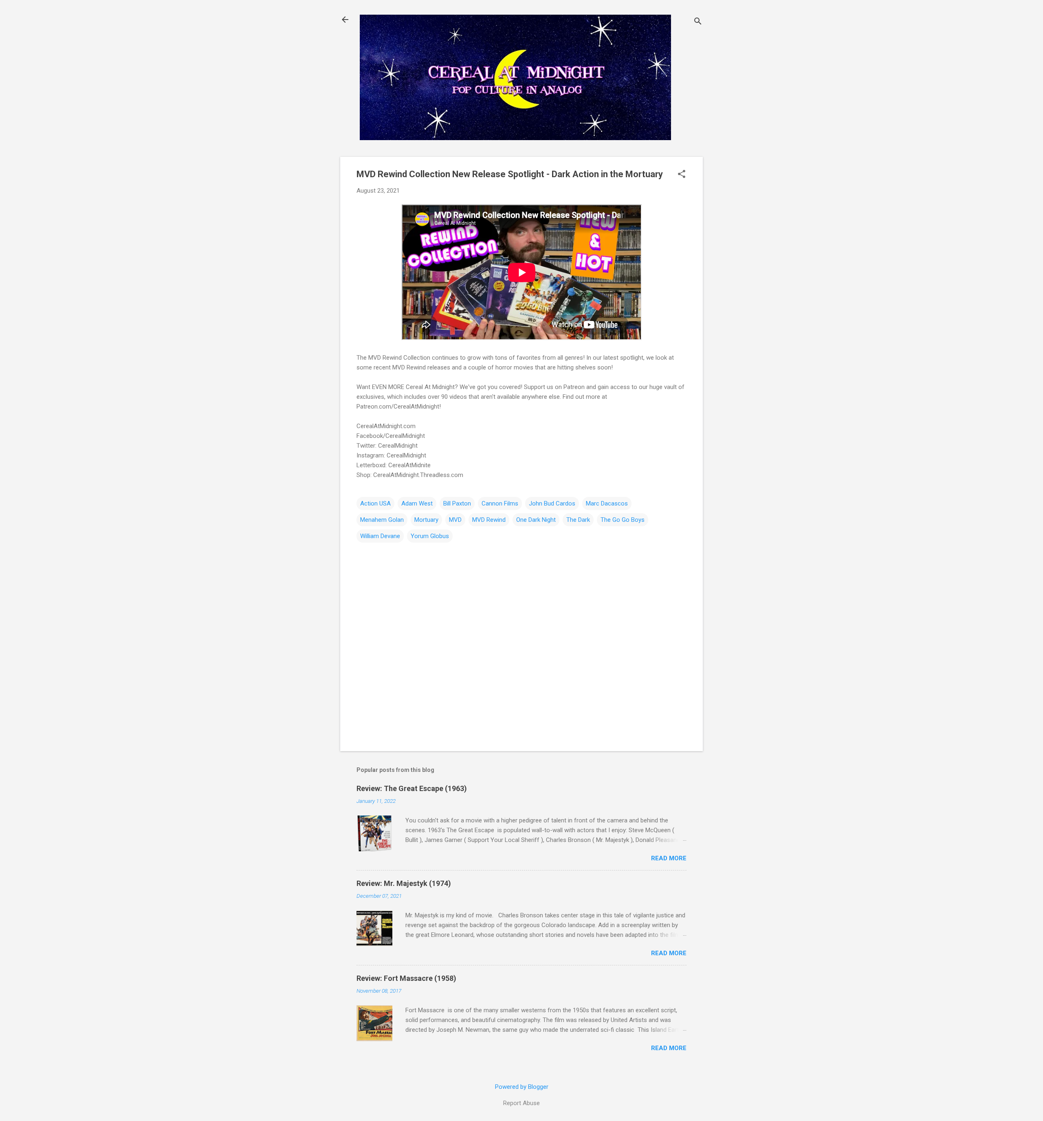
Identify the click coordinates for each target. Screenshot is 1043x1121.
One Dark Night (536, 519)
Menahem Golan (382, 519)
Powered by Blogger (521, 1086)
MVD (455, 519)
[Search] (698, 22)
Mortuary (426, 519)
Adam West (417, 503)
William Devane (380, 536)
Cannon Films (500, 503)
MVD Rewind (489, 519)
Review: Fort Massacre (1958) (406, 978)
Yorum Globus (430, 536)
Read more (669, 858)
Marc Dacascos (607, 503)
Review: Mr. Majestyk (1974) (403, 883)
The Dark (578, 519)
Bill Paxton (457, 503)
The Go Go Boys (623, 519)
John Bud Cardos (552, 503)
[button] (682, 174)
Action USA (375, 503)
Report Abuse (521, 1103)
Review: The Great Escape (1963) (411, 788)
